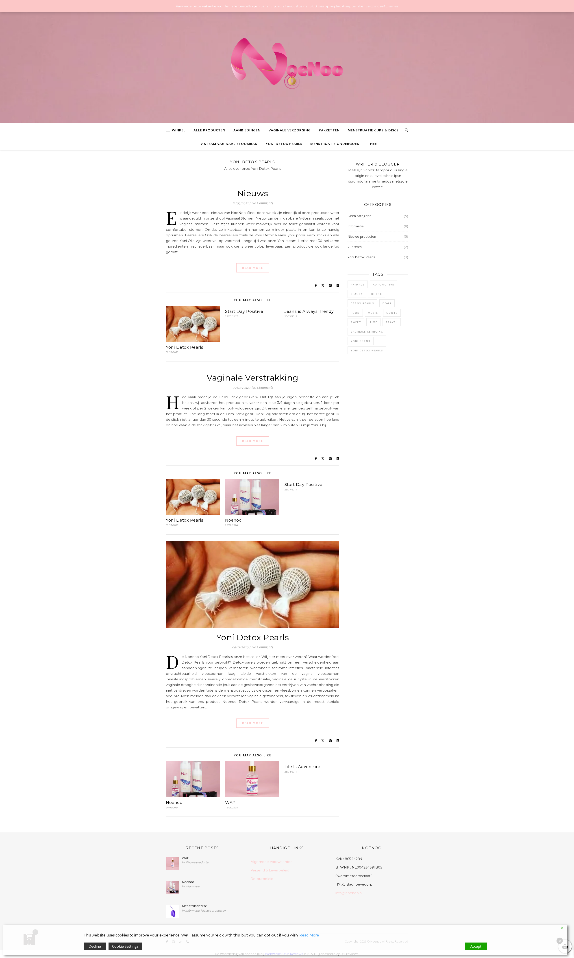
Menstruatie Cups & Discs (373, 130)
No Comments (262, 203)
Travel (392, 322)
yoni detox (360, 341)
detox (376, 294)
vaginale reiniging (367, 331)
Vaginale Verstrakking (252, 378)
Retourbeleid (262, 879)
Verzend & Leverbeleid (270, 870)
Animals (358, 284)
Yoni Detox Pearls (284, 143)
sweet (356, 322)
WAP (230, 802)
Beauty (357, 294)
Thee (372, 143)
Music (373, 312)
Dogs (387, 303)
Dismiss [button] (392, 6)
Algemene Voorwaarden (272, 862)
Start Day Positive (244, 311)
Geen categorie (360, 215)
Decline (95, 946)
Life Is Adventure (302, 766)
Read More (252, 268)
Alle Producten (209, 130)
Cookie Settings (125, 946)
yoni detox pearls (367, 350)
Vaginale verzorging (290, 130)
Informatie (356, 226)
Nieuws (252, 193)
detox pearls (362, 303)
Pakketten (329, 130)
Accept (475, 946)
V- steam (355, 246)
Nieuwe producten (362, 236)
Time (373, 322)
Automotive (383, 284)
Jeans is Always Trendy (309, 311)
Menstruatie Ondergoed (335, 143)
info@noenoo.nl (349, 893)
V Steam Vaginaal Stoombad (229, 143)
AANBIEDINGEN (247, 130)
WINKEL (178, 130)
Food (355, 312)
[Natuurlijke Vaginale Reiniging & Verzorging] (287, 66)
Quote (392, 312)
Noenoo (233, 520)
